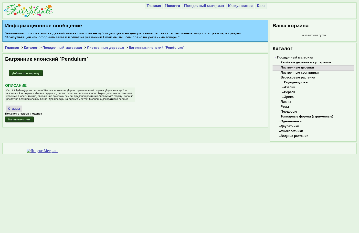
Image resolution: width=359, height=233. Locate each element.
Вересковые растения (298, 77)
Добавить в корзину (26, 73)
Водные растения (294, 136)
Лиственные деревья (105, 47)
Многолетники (292, 131)
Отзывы (14, 108)
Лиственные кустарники (300, 72)
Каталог (31, 47)
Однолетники (291, 121)
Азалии (289, 87)
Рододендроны (296, 82)
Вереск (289, 92)
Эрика (289, 97)
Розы (285, 106)
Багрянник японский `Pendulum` (156, 47)
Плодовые (289, 111)
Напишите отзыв (19, 119)
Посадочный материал (62, 47)
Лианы (286, 102)
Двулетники (290, 126)
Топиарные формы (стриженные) (307, 116)
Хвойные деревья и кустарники (306, 62)
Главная (12, 47)
